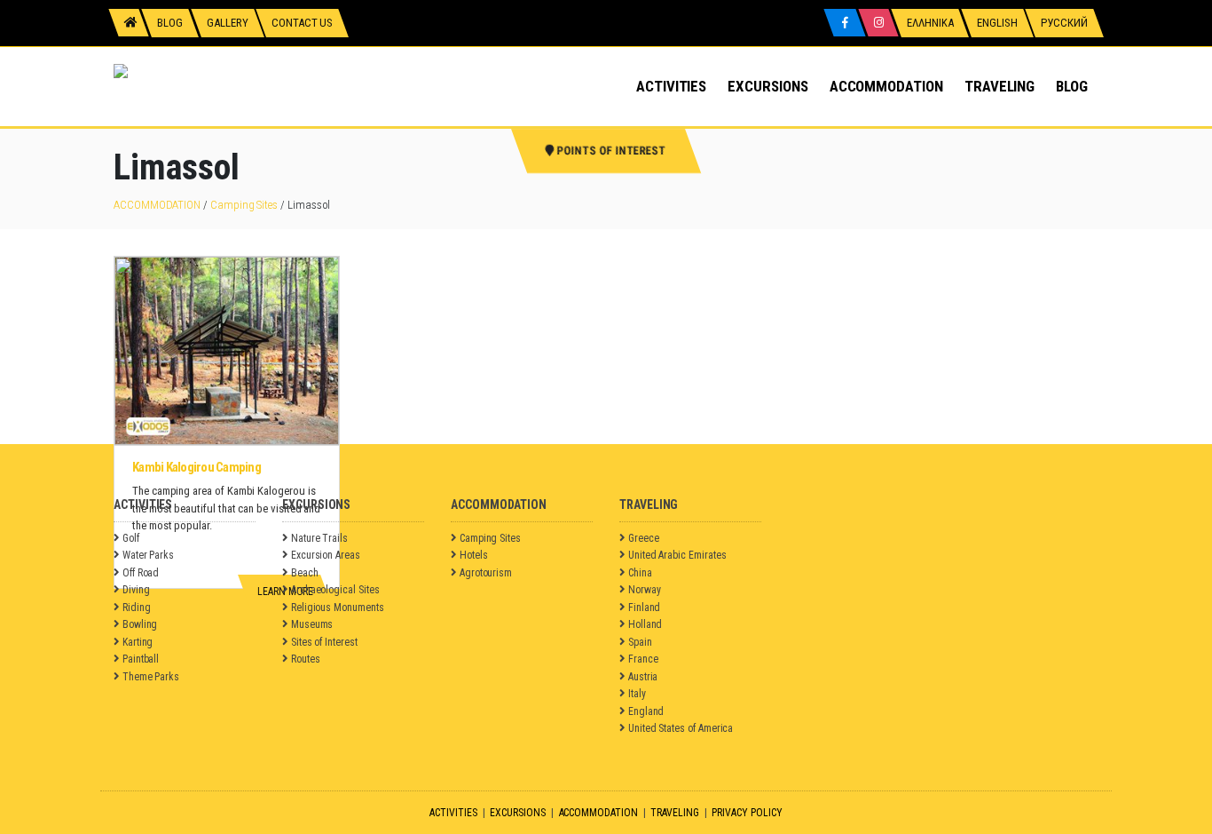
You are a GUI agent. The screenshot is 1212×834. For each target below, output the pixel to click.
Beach (305, 573)
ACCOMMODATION (886, 86)
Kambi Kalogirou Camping (196, 467)
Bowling (140, 624)
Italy (637, 693)
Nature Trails (319, 538)
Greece (643, 538)
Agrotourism (486, 573)
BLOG (1072, 86)
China (640, 573)
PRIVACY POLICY (747, 812)
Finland (644, 607)
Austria (643, 677)
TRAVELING (999, 86)
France (643, 659)
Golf (130, 538)
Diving (136, 590)
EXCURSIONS (767, 86)
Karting (137, 642)
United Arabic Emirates (677, 555)
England (646, 711)
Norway (644, 590)
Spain (640, 642)
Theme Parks (150, 677)
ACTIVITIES (671, 86)
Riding (136, 607)
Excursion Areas (325, 555)
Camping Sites (244, 204)
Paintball (140, 659)
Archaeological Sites (335, 590)
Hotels (474, 555)
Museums (312, 624)
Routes (305, 659)
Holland (645, 624)
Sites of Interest (324, 642)
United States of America (680, 728)
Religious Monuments (337, 607)
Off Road (140, 573)
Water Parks (148, 555)
